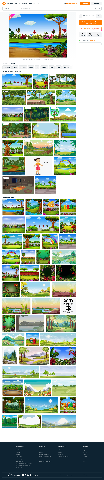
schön (15, 67)
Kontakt (60, 452)
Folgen (98, 17)
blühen (31, 67)
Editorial (31, 3)
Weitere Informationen (85, 44)
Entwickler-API (19, 461)
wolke (51, 67)
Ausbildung (19, 459)
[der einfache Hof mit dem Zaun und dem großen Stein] (12, 114)
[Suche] (95, 9)
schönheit (23, 67)
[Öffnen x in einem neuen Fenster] (35, 475)
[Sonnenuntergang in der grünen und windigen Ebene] (38, 148)
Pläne (64, 3)
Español (85, 452)
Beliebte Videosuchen (44, 461)
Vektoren (9, 3)
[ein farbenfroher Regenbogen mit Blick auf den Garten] (50, 241)
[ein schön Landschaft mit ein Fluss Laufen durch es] (64, 257)
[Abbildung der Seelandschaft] (9, 356)
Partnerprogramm (44, 454)
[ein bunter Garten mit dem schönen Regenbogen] (65, 166)
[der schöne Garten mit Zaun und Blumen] (10, 273)
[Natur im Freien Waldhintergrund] (41, 97)
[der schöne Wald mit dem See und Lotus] (33, 207)
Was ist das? (92, 40)
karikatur (44, 67)
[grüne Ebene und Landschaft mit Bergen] (63, 114)
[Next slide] (73, 67)
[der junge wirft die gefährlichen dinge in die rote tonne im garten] (32, 339)
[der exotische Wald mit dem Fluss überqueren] (13, 207)
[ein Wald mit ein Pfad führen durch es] (61, 323)
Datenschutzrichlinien (81, 475)
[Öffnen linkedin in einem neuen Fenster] (28, 475)
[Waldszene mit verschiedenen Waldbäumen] (16, 130)
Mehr (38, 3)
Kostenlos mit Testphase (90, 22)
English (85, 450)
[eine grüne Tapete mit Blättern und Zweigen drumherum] (11, 289)
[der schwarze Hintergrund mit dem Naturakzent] (66, 273)
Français (85, 459)
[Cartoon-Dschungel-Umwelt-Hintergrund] (14, 97)
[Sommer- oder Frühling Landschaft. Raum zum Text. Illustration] (64, 388)
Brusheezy (18, 450)
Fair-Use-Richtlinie (91, 475)
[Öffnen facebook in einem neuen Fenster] (23, 475)
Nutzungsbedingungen (69, 475)
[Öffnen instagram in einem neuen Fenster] (25, 475)
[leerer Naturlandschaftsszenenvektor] (37, 388)
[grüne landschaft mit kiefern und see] (68, 130)
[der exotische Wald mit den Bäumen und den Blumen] (43, 257)
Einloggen (96, 3)
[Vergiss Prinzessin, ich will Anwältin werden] (68, 306)
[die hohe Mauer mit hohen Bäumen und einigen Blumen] (29, 273)
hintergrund (7, 67)
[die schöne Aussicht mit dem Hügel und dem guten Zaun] (40, 81)
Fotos (16, 3)
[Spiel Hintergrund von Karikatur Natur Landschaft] (16, 306)
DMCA (40, 452)
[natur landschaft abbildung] (34, 356)
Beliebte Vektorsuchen (45, 456)
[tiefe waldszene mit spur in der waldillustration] (36, 114)
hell (37, 67)
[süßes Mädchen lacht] (39, 166)
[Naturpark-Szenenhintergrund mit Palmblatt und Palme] (66, 97)
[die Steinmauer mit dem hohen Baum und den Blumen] (28, 257)
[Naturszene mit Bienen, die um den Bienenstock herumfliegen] (13, 405)
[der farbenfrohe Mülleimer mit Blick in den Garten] (68, 207)
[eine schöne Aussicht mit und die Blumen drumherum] (63, 356)
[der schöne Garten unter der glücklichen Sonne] (51, 207)
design (58, 67)
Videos (24, 3)
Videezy (18, 454)
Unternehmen (19, 456)
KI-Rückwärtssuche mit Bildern (24, 463)
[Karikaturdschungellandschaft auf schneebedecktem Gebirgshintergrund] (65, 148)
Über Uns (60, 454)
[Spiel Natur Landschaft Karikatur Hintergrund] (46, 306)
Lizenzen (41, 450)
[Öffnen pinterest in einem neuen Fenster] (30, 475)
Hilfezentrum (61, 450)
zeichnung (66, 67)
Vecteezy (18, 452)
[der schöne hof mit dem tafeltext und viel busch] (12, 148)
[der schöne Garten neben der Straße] (45, 185)
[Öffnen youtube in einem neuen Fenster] (37, 475)
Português (85, 454)
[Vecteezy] (4, 3)
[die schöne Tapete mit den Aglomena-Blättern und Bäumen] (8, 323)
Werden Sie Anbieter (63, 456)
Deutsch (85, 456)
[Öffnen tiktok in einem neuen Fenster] (32, 475)
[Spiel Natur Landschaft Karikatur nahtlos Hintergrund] (64, 289)
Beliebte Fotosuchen (44, 459)
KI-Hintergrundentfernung (23, 465)
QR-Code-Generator (21, 468)
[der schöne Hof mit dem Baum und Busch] (12, 241)
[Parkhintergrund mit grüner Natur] (12, 388)
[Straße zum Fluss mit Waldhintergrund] (13, 166)
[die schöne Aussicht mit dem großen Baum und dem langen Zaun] (17, 81)
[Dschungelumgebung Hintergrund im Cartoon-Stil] (62, 81)
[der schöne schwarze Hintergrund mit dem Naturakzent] (47, 273)
